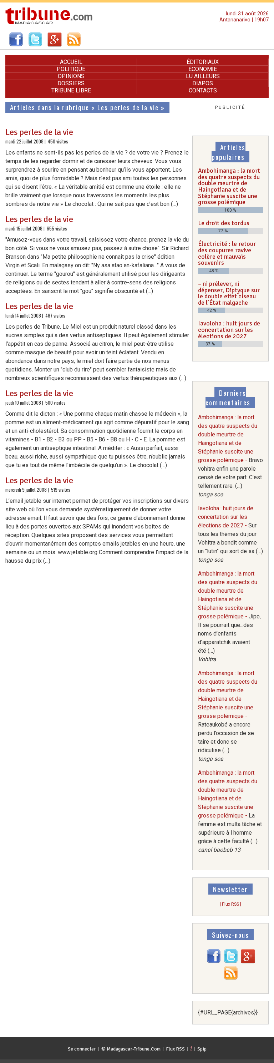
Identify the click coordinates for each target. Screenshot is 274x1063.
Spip (202, 1049)
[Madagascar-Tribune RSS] (231, 978)
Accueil (71, 62)
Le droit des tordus (223, 223)
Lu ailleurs (203, 76)
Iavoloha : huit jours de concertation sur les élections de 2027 (229, 329)
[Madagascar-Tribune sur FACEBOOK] (214, 961)
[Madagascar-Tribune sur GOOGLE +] (248, 961)
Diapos (202, 83)
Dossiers (71, 83)
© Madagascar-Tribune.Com (131, 1049)
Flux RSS (175, 1049)
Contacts (203, 90)
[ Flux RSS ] (230, 904)
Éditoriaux (203, 62)
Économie (202, 69)
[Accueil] (49, 23)
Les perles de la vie (39, 132)
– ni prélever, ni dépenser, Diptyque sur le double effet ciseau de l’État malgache (229, 293)
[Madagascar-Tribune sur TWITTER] (231, 961)
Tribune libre (71, 90)
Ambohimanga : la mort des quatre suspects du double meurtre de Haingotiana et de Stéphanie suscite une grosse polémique (229, 186)
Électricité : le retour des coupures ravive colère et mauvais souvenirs (227, 253)
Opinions (71, 76)
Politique (71, 69)
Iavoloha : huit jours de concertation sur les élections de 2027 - (230, 534)
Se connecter (82, 1049)
